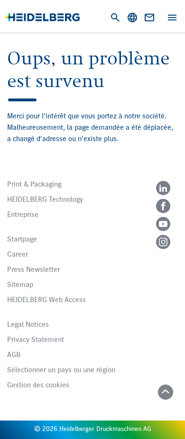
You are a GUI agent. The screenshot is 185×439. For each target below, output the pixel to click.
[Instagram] (163, 242)
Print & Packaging (34, 184)
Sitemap (20, 285)
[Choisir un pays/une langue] (132, 17)
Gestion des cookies (38, 385)
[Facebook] (163, 206)
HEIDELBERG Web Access (46, 300)
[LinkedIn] (163, 188)
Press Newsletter (33, 270)
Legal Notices (28, 325)
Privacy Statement (35, 340)
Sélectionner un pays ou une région (61, 370)
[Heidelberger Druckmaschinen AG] (42, 17)
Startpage (22, 239)
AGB (13, 355)
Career (17, 255)
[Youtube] (163, 224)
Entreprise (22, 215)
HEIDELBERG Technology (45, 200)
